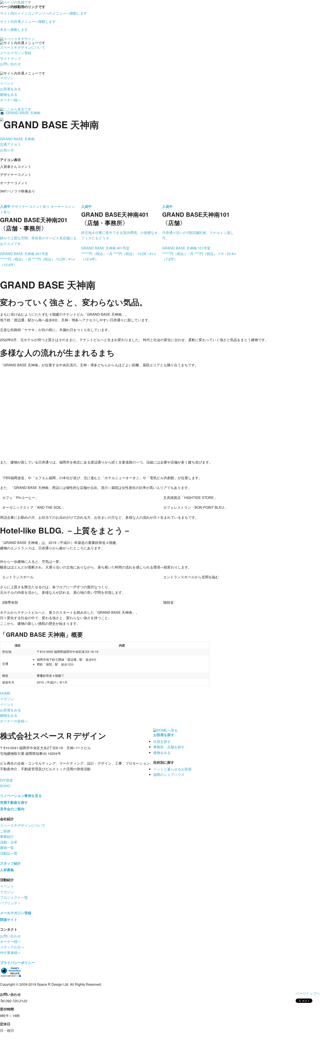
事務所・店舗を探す (169, 746)
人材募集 (7, 869)
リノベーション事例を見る (21, 795)
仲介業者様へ (10, 952)
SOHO (5, 785)
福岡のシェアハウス (169, 774)
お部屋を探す (163, 734)
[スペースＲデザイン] (17, 38)
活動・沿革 (8, 842)
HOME (5, 693)
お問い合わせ (10, 63)
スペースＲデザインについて (22, 47)
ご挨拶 (5, 831)
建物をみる (8, 94)
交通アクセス (10, 144)
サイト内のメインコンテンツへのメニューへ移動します (43, 13)
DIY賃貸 (6, 780)
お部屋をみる (10, 88)
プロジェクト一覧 (14, 897)
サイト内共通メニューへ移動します (28, 21)
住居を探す (162, 741)
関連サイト (8, 919)
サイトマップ (10, 58)
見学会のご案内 (12, 808)
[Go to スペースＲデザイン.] (2, 112)
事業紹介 (7, 836)
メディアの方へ (12, 947)
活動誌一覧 (8, 853)
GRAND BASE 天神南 (17, 138)
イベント (7, 83)
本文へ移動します (14, 29)
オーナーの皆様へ (14, 721)
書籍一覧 (7, 847)
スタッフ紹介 (10, 863)
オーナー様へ (10, 99)
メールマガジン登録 (15, 52)
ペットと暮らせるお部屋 (172, 769)
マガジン (7, 77)
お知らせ (7, 149)
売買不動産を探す (14, 802)
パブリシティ (10, 902)
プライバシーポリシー (17, 962)
